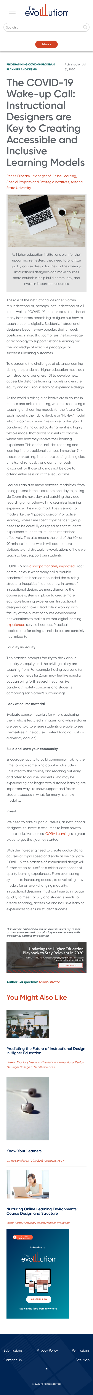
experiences (15, 625)
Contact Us (12, 1360)
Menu (46, 44)
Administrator (49, 982)
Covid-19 (34, 64)
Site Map (83, 1360)
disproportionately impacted (52, 566)
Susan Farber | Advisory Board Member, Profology (37, 1222)
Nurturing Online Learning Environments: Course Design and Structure (42, 1211)
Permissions (81, 1350)
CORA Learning (57, 834)
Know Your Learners (24, 1151)
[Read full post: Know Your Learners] (27, 1109)
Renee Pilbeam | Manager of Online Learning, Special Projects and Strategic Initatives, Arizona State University (44, 182)
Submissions (12, 1350)
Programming (16, 64)
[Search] (85, 27)
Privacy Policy (47, 1350)
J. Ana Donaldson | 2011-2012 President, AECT (35, 1160)
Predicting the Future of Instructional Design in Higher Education (45, 1050)
